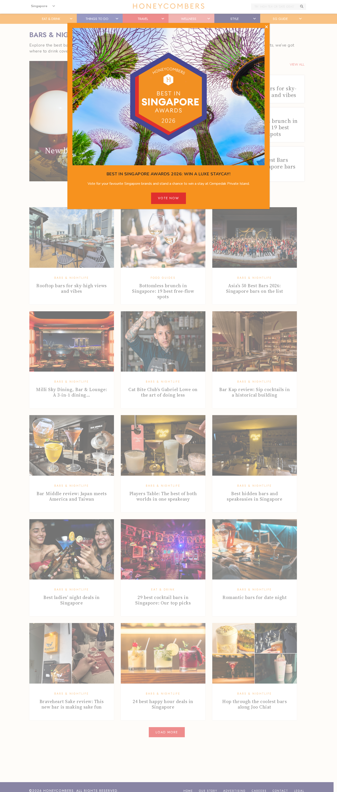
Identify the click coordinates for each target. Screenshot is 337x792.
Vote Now (168, 198)
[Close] (266, 27)
